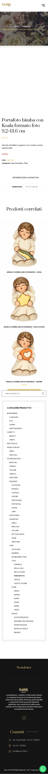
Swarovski (13, 519)
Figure (16, 602)
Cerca (43, 394)
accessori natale (21, 617)
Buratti (12, 436)
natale (14, 614)
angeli (16, 591)
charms (12, 466)
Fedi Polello (12, 443)
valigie (14, 508)
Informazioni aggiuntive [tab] (26, 178)
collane (12, 470)
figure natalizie (20, 625)
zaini (13, 512)
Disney (16, 598)
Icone (14, 587)
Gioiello (12, 474)
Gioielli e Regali (13, 447)
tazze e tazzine (20, 583)
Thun (26, 163)
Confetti (11, 432)
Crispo (12, 440)
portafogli (16, 504)
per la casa (18, 568)
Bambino (15, 553)
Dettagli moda (18, 534)
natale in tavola (21, 629)
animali (17, 595)
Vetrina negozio (14, 459)
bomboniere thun (19, 557)
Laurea (12, 425)
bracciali (13, 462)
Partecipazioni (15, 428)
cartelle (15, 493)
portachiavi (17, 500)
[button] (42, 768)
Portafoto (19, 163)
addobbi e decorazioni (23, 621)
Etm (11, 421)
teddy (16, 610)
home (14, 538)
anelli (11, 451)
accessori (16, 485)
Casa (12, 163)
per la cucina (19, 572)
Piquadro (13, 481)
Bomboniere (12, 413)
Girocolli (13, 455)
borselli (15, 489)
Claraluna (13, 417)
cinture (15, 496)
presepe (17, 632)
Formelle (18, 564)
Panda (16, 606)
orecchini (13, 477)
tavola (17, 579)
